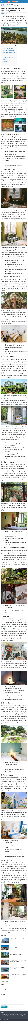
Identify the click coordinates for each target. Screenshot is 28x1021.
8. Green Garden (5, 61)
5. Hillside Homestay (6, 55)
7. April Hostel (5, 59)
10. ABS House (5, 64)
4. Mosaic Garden (5, 54)
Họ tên (2, 984)
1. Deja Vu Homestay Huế (7, 48)
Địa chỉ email (3, 989)
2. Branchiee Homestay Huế (8, 50)
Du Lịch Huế (4, 13)
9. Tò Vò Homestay (6, 63)
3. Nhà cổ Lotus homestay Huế (8, 52)
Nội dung (3, 994)
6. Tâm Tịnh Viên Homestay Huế (8, 57)
